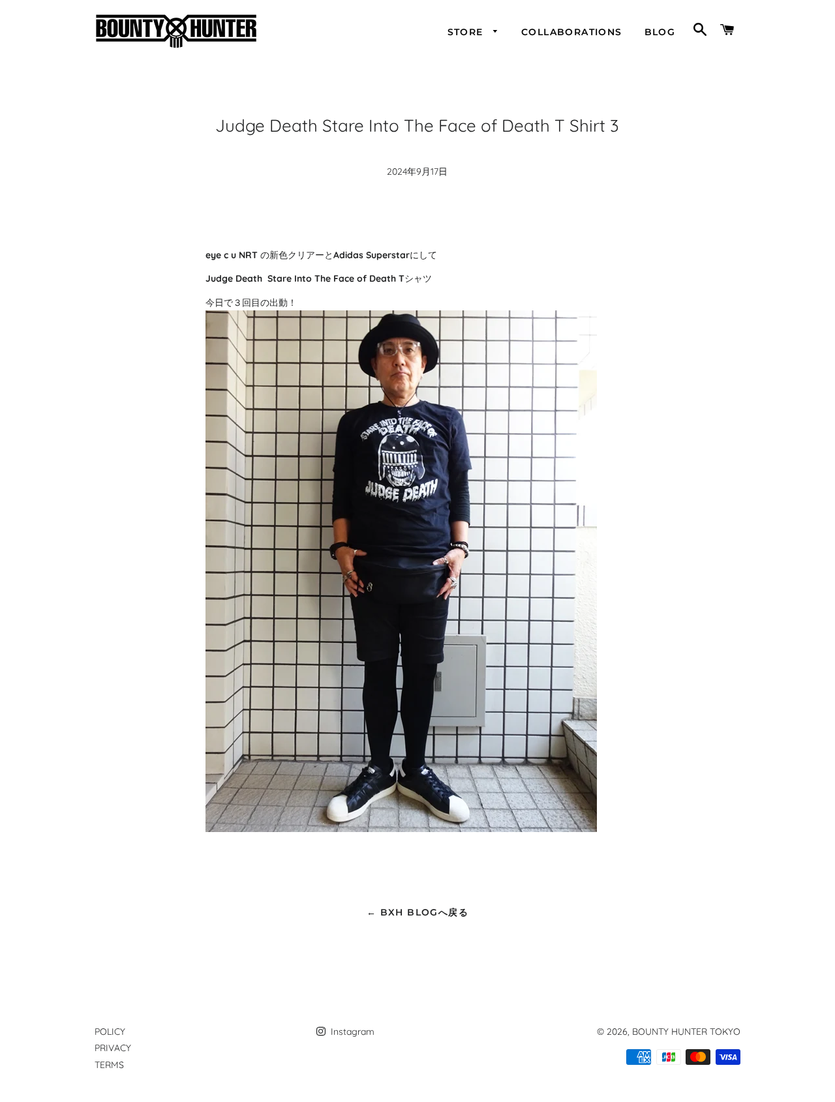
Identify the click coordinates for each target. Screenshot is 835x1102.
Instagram (351, 1031)
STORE (467, 32)
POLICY (110, 1031)
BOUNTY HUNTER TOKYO (686, 1031)
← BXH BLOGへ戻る (417, 912)
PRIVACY (113, 1048)
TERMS (109, 1065)
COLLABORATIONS (571, 32)
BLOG (660, 32)
